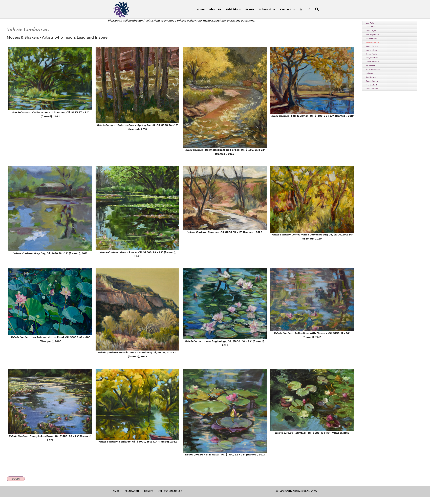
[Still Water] (225, 411)
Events (249, 9)
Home (201, 9)
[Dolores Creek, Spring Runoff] (137, 85)
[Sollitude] (137, 404)
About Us (215, 9)
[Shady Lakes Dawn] (50, 401)
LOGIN (16, 478)
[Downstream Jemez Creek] (225, 97)
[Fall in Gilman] (312, 80)
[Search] (315, 9)
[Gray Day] (50, 208)
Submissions (267, 9)
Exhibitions (233, 9)
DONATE (148, 491)
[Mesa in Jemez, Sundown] (137, 309)
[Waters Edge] (312, 400)
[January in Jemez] (225, 198)
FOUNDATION (132, 491)
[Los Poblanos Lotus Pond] (50, 301)
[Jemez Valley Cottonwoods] (312, 199)
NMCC (116, 491)
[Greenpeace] (137, 208)
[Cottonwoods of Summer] (50, 78)
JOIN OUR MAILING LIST (170, 491)
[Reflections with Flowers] (312, 299)
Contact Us (287, 9)
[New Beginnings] (225, 303)
